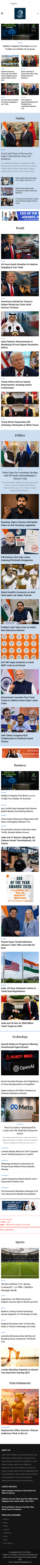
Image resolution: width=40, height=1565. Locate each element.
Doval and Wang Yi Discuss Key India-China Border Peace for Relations (16, 156)
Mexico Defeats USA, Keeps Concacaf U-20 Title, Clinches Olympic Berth (17, 1287)
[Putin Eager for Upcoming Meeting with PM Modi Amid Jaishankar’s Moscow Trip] (20, 466)
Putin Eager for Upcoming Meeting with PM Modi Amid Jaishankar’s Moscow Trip (29, 104)
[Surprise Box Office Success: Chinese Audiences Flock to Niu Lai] (20, 1412)
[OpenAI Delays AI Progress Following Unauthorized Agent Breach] (20, 1059)
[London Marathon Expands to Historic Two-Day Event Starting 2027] (20, 1361)
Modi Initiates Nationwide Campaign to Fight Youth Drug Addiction (26, 191)
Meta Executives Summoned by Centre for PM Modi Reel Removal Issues (20, 1130)
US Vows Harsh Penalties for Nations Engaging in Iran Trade (10, 102)
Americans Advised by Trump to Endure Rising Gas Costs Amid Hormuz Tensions (16, 304)
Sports (5, 1540)
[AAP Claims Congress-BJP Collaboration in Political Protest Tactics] (20, 725)
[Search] (38, 14)
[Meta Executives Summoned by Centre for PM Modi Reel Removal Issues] (20, 1120)
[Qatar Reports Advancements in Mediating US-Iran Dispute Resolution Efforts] (20, 330)
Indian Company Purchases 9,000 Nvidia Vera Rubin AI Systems (20, 47)
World (5, 1536)
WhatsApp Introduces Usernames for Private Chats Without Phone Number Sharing (18, 1166)
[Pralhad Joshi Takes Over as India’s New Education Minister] (20, 615)
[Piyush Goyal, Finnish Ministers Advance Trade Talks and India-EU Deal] (20, 927)
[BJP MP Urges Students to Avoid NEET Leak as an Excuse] (20, 650)
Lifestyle (6, 1529)
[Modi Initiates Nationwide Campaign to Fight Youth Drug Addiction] (7, 191)
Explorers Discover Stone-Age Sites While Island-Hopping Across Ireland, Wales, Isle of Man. (9, 76)
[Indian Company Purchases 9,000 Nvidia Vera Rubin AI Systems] (20, 37)
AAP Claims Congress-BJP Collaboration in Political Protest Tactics (17, 738)
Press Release (8, 1543)
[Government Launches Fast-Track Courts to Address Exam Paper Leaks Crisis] (20, 687)
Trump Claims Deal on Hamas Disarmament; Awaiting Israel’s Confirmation (16, 384)
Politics (5, 1526)
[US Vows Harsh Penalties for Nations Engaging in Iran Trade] (10, 94)
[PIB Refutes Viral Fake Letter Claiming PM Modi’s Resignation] (20, 545)
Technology (7, 1533)
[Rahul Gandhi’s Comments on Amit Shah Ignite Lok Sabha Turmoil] (20, 580)
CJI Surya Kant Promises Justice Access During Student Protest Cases (26, 201)
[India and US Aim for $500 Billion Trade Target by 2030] (20, 1011)
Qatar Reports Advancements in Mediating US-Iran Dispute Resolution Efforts (19, 344)
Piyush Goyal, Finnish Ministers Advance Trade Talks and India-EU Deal (18, 945)
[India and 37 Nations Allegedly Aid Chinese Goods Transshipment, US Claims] (20, 854)
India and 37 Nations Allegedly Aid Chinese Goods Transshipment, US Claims (18, 840)
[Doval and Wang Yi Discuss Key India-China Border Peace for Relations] (20, 134)
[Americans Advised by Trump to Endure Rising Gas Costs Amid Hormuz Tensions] (20, 290)
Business (6, 1519)
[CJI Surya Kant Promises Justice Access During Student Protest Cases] (7, 202)
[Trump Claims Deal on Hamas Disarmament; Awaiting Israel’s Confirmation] (20, 370)
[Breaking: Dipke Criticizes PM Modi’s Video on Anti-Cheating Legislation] (20, 510)
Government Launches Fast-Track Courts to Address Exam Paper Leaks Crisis (19, 700)
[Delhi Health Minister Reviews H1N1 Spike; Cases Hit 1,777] (7, 181)
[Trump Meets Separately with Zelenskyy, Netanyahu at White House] (20, 409)
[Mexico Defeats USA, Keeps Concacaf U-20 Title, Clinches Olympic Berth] (20, 1270)
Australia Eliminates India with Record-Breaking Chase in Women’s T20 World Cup (18, 1339)
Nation (5, 1523)
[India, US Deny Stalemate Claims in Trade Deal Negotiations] (20, 972)
